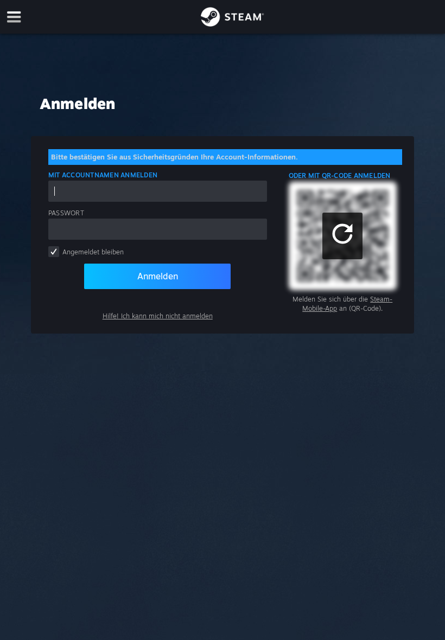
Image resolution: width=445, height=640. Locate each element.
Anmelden (157, 276)
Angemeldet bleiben (93, 252)
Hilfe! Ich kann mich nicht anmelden (158, 316)
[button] (342, 236)
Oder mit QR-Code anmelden (340, 175)
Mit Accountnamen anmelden (102, 175)
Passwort (66, 213)
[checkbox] (53, 251)
